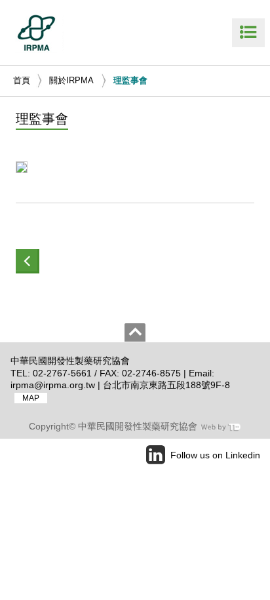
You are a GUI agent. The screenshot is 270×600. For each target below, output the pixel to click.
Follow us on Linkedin (215, 455)
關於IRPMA (71, 80)
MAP (30, 398)
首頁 (21, 80)
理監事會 (130, 80)
